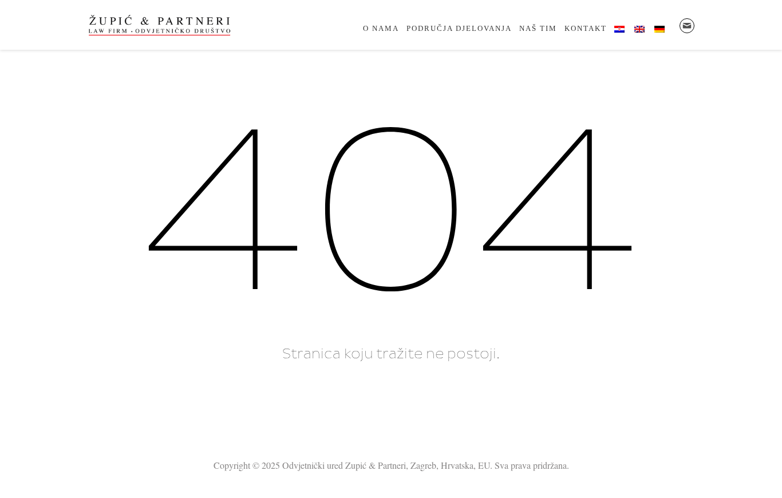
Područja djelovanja (459, 28)
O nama (381, 28)
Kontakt (585, 28)
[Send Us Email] (687, 25)
